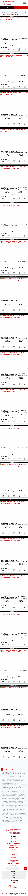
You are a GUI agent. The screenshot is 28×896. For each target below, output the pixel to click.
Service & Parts (13, 863)
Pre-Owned (13, 857)
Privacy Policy (20, 891)
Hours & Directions (13, 843)
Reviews (13, 850)
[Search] (25, 868)
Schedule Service (13, 865)
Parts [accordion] (13, 877)
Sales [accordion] (13, 873)
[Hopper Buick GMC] (8, 2)
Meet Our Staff (13, 847)
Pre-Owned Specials (13, 860)
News (13, 852)
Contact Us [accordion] (13, 871)
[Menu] (24, 3)
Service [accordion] (13, 875)
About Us (13, 841)
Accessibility (11, 891)
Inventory (13, 854)
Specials (13, 861)
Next (12, 769)
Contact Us (4, 891)
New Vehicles (13, 856)
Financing (13, 845)
